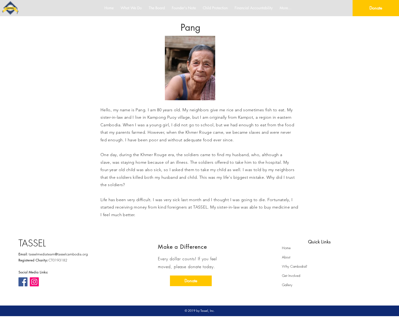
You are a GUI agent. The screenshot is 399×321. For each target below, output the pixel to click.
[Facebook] (22, 281)
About (286, 257)
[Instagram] (34, 281)
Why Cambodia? (294, 266)
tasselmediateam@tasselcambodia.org (58, 254)
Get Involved (291, 275)
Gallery (287, 285)
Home (286, 248)
